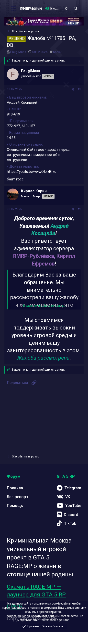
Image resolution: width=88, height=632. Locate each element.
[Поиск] (75, 8)
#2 (79, 209)
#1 (79, 89)
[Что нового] (66, 8)
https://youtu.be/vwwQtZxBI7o (31, 171)
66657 (57, 52)
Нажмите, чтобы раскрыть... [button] (44, 305)
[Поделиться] (73, 89)
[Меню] (13, 8)
